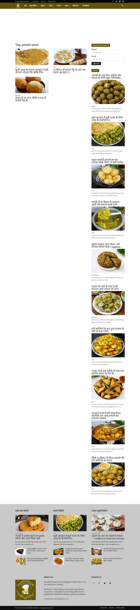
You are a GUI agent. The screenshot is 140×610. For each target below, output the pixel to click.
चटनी (58, 6)
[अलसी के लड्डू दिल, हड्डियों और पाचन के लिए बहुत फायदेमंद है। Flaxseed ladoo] (108, 92)
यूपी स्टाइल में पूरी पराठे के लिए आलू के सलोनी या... (107, 119)
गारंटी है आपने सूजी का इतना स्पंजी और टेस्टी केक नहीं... (29, 537)
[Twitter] (119, 1)
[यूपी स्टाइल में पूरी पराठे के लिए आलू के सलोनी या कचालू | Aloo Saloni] (108, 134)
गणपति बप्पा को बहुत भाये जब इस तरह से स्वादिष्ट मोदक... (113, 550)
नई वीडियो (86, 6)
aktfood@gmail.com (60, 599)
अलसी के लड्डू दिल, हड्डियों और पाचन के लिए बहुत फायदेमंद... (107, 77)
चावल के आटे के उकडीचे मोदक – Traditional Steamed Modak (108, 537)
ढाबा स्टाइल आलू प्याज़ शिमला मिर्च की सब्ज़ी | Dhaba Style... (75, 560)
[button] (122, 5)
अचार (50, 6)
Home (17, 12)
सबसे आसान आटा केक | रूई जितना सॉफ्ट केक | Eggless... (106, 245)
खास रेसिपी (32, 6)
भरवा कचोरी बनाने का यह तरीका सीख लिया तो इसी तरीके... (108, 161)
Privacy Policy (52, 1)
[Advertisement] (70, 28)
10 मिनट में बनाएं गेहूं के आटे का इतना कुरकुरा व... (69, 71)
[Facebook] (113, 1)
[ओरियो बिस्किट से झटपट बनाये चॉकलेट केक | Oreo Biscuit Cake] (20, 551)
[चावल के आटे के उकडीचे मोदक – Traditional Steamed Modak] (108, 523)
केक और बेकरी (95, 275)
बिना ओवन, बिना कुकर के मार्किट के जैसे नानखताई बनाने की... (37, 560)
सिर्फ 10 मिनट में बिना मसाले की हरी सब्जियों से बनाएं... (108, 459)
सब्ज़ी (66, 6)
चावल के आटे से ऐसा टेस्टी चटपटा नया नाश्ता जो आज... (106, 288)
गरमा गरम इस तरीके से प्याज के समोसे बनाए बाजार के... (108, 372)
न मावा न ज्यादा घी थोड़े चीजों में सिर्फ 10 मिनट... (112, 560)
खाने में (93, 233)
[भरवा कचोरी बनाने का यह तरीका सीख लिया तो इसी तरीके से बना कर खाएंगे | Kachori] (108, 176)
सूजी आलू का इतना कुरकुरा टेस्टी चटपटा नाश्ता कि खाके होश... (31, 71)
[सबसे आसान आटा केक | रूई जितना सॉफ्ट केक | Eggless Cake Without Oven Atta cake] (108, 261)
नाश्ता (42, 6)
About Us (43, 1)
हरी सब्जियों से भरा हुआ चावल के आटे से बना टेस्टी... (108, 330)
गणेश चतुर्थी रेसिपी (96, 533)
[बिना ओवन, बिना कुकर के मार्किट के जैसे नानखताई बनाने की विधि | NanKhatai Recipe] (20, 561)
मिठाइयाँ (75, 6)
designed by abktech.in (47, 608)
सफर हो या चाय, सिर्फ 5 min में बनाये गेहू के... (30, 99)
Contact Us (35, 1)
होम (25, 6)
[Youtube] (123, 1)
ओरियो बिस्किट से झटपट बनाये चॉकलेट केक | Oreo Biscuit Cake (36, 551)
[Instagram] (116, 1)
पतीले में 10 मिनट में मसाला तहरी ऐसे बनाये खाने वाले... (105, 203)
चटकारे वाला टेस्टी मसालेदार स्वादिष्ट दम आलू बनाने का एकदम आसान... (106, 416)
